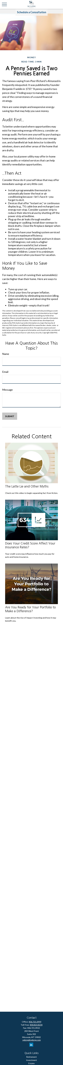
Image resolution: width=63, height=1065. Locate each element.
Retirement (31, 1057)
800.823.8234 (36, 1025)
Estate (31, 1063)
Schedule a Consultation (31, 12)
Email (5, 371)
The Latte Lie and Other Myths (26, 486)
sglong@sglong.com (31, 1040)
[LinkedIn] (31, 1045)
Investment (31, 1060)
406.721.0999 (35, 1021)
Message (7, 389)
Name (5, 353)
